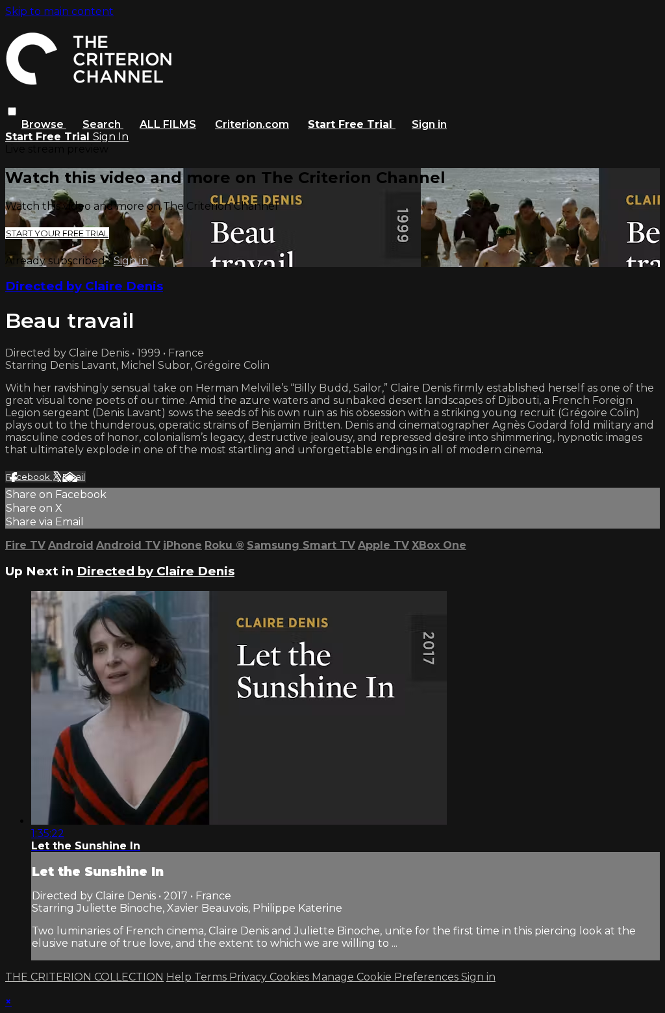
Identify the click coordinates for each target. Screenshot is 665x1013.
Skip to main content (59, 11)
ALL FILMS (168, 124)
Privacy (249, 977)
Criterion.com (252, 124)
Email (73, 476)
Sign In (111, 137)
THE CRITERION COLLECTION (84, 977)
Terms (211, 977)
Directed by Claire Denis (84, 286)
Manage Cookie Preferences (386, 977)
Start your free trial (57, 233)
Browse (43, 124)
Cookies (291, 977)
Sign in (429, 124)
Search (102, 124)
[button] (12, 111)
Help (180, 977)
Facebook (29, 476)
